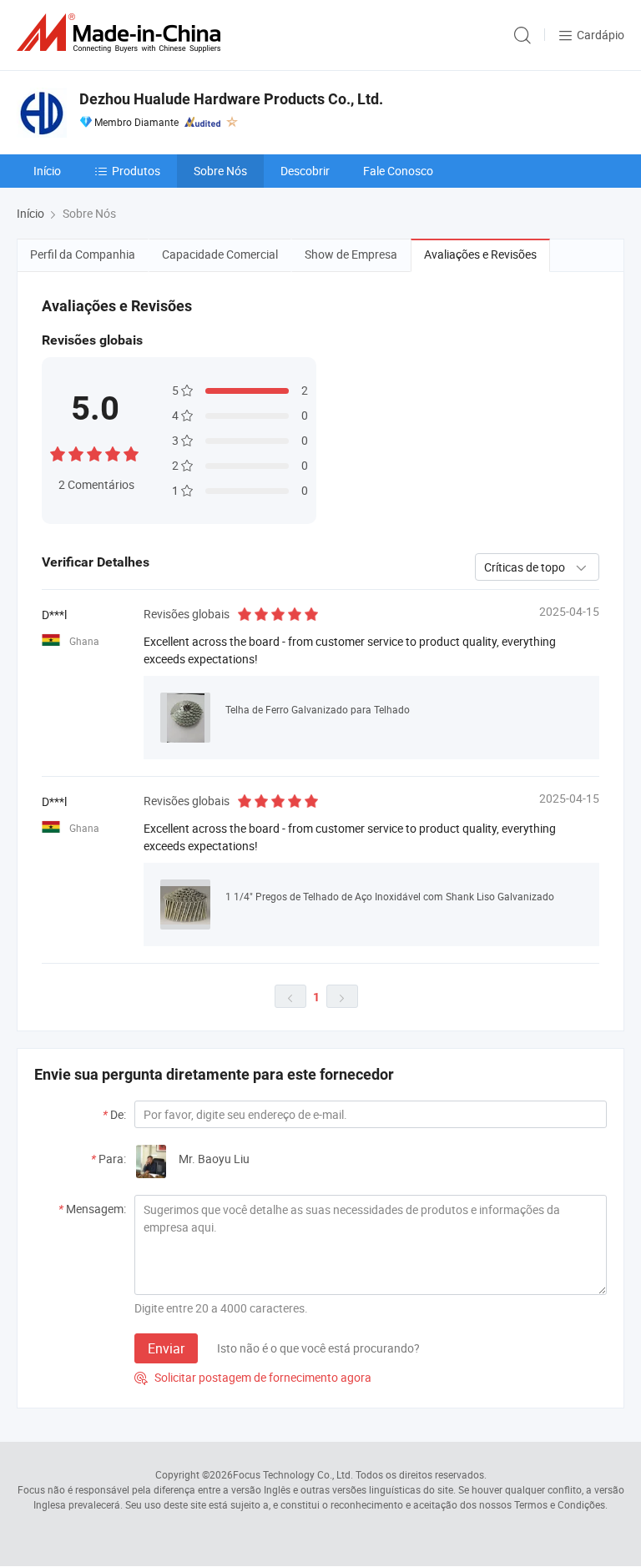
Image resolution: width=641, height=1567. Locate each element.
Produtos (136, 171)
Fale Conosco (398, 171)
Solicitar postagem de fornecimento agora (252, 1377)
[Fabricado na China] (122, 33)
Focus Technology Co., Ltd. (293, 1474)
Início (47, 171)
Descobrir (305, 171)
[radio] (57, 452)
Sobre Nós (220, 171)
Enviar (166, 1348)
